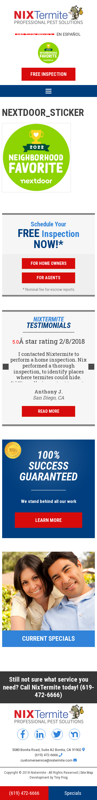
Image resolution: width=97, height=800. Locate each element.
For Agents (48, 277)
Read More (48, 411)
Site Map (86, 773)
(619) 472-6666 (47, 755)
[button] (48, 93)
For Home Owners (49, 263)
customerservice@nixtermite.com (46, 760)
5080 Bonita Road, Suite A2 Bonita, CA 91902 (47, 750)
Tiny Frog (61, 777)
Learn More (48, 520)
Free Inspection (48, 74)
